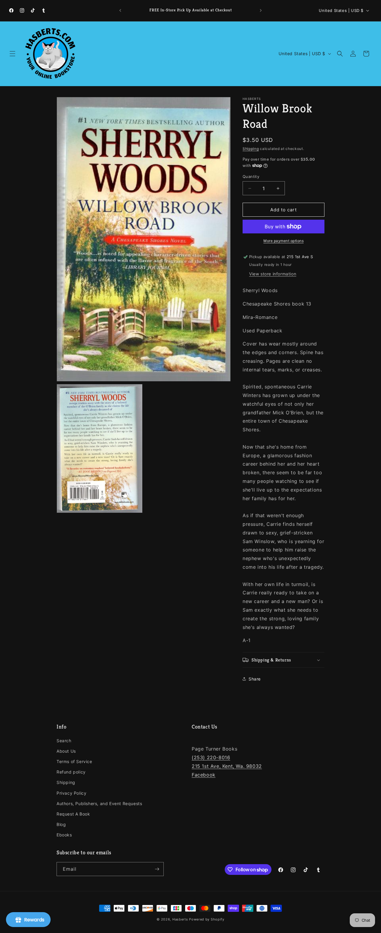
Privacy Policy (71, 793)
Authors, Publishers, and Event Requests (99, 803)
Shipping (251, 148)
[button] (12, 53)
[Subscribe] (156, 869)
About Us (66, 751)
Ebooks (64, 834)
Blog (61, 824)
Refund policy (71, 771)
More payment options (283, 240)
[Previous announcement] (120, 10)
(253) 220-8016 (211, 757)
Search (64, 740)
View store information (272, 273)
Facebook (204, 775)
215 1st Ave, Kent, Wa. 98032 (227, 766)
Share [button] (255, 678)
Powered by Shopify (206, 919)
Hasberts (180, 919)
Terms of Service (74, 761)
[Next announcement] (260, 10)
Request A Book (73, 813)
